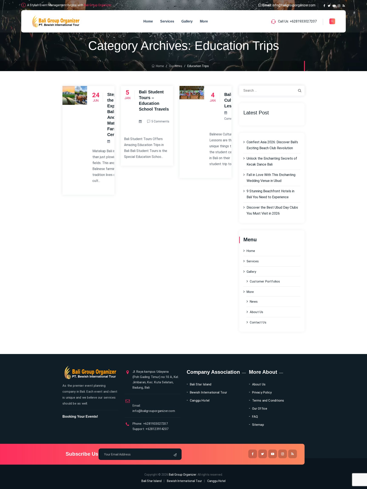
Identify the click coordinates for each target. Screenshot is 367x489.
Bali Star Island (200, 384)
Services (167, 21)
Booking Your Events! (80, 416)
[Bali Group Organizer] (56, 21)
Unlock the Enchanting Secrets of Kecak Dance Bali (272, 161)
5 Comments (160, 121)
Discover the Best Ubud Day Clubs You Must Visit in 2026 (272, 210)
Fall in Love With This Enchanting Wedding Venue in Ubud (271, 178)
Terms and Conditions (268, 400)
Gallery (187, 21)
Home (148, 21)
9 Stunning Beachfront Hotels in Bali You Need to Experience (270, 194)
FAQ (255, 417)
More (204, 21)
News (254, 302)
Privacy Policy (262, 392)
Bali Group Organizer (98, 5)
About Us (256, 312)
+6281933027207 (155, 424)
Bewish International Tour (208, 392)
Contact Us (258, 322)
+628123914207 (156, 429)
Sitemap (258, 425)
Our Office (259, 408)
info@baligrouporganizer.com (293, 5)
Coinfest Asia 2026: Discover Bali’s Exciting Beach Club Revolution (272, 145)
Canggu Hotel (199, 400)
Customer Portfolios (265, 281)
